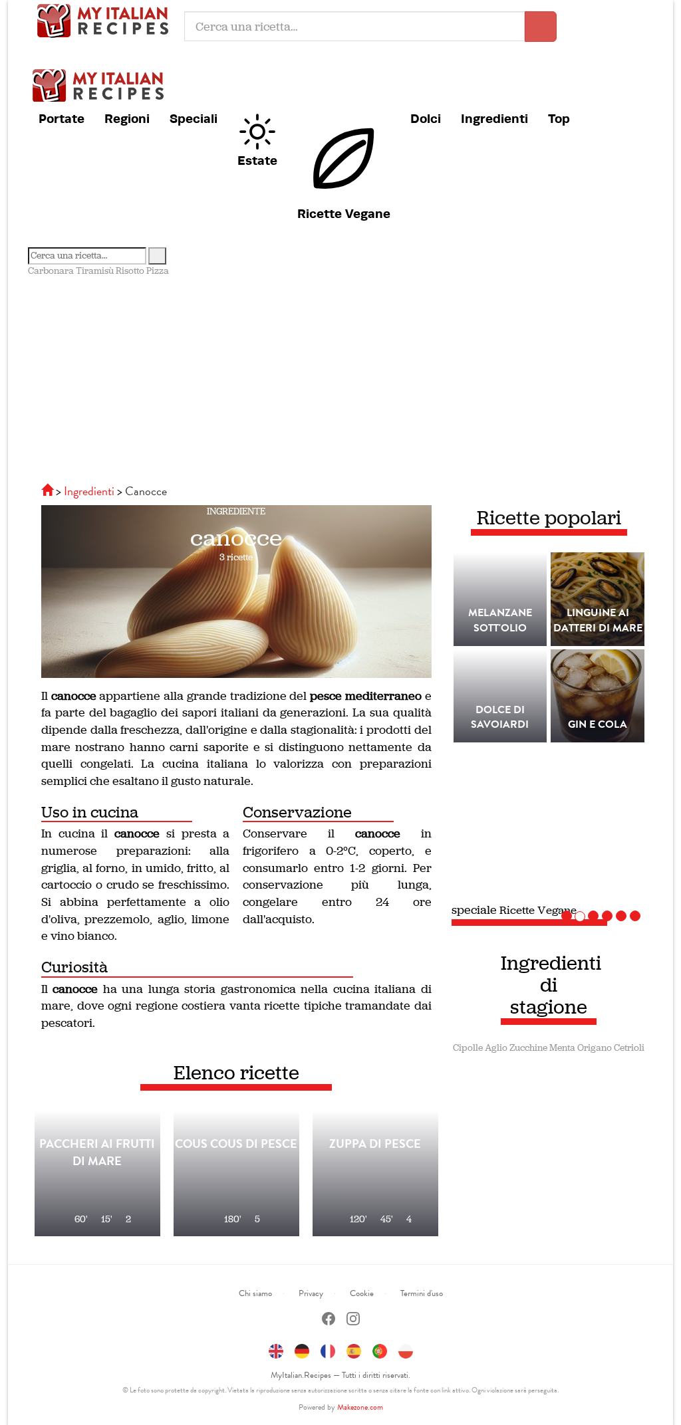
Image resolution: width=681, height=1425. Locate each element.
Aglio (496, 1047)
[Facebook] (328, 1320)
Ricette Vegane (343, 213)
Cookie (362, 1293)
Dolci (425, 118)
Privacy (311, 1293)
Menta (562, 1047)
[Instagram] (353, 1320)
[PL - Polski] (405, 1349)
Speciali (193, 118)
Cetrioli (629, 1047)
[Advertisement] (340, 377)
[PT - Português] (379, 1349)
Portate (61, 118)
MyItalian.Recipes (106, 20)
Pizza (157, 271)
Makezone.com (360, 1407)
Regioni (127, 118)
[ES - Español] (353, 1349)
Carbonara (51, 271)
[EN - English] (276, 1349)
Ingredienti (494, 118)
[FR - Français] (328, 1349)
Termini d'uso (421, 1293)
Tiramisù (95, 271)
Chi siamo (255, 1293)
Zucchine (528, 1047)
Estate (257, 160)
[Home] (48, 491)
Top (559, 118)
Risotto (130, 271)
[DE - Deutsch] (302, 1349)
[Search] (157, 256)
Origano (594, 1047)
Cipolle (468, 1047)
